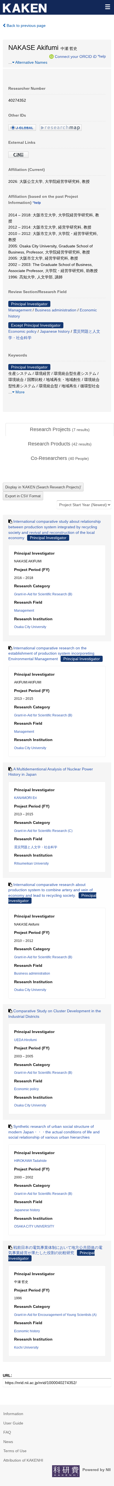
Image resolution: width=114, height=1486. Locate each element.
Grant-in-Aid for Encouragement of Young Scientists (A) (55, 1315)
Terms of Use (15, 1451)
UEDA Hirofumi (25, 1040)
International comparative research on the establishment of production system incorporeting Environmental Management (51, 653)
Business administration (55, 310)
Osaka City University (30, 627)
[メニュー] (107, 7)
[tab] (60, 429)
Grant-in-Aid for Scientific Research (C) (43, 831)
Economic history (27, 1331)
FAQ (7, 1432)
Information (13, 1413)
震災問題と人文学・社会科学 (35, 847)
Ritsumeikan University (31, 863)
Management (20, 310)
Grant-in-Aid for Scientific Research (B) (43, 594)
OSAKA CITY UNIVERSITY (34, 1226)
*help (102, 56)
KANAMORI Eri (25, 798)
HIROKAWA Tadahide (30, 1161)
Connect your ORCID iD (76, 56)
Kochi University (26, 1347)
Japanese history (55, 331)
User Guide (13, 1423)
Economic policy (22, 331)
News (8, 1441)
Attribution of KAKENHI (23, 1460)
